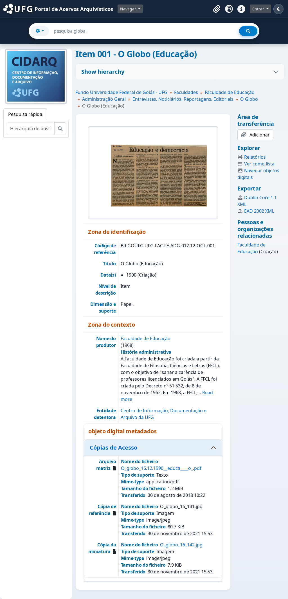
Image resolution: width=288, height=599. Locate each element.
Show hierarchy (102, 71)
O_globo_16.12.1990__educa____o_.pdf (161, 468)
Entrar (258, 9)
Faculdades (186, 92)
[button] (216, 9)
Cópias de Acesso (113, 447)
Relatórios (255, 157)
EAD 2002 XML (259, 211)
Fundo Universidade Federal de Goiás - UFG (121, 92)
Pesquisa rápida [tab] (25, 114)
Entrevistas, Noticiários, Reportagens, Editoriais (182, 99)
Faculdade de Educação (230, 92)
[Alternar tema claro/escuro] (278, 9)
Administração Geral (104, 99)
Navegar (128, 9)
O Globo (249, 99)
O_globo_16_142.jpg (181, 545)
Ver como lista (259, 164)
